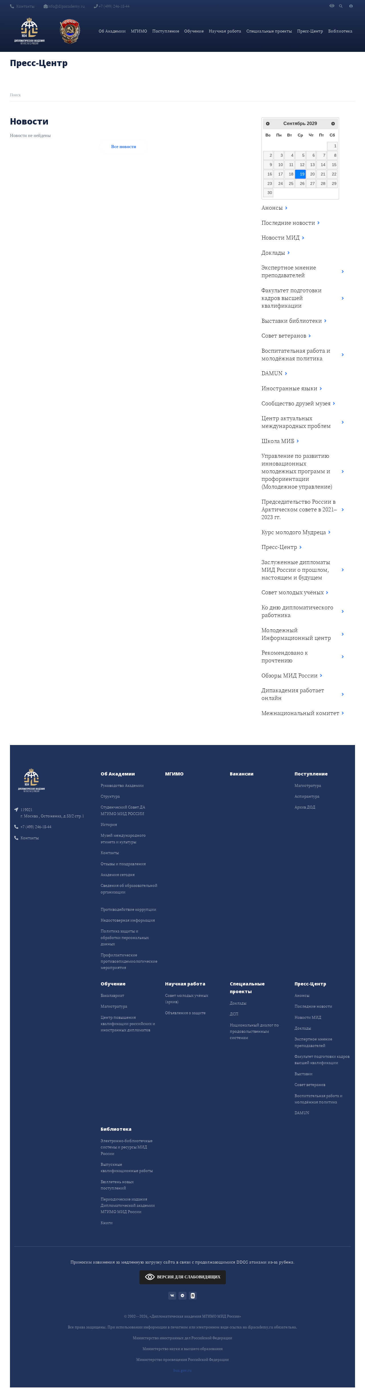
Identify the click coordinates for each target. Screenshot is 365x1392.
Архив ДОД (305, 807)
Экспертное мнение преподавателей (313, 1042)
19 (302, 174)
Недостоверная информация (128, 920)
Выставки (304, 1074)
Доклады (238, 1003)
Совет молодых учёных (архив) (186, 999)
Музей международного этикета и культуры (123, 838)
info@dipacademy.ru (66, 6)
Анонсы (302, 995)
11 (291, 164)
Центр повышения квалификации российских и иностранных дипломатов (128, 1024)
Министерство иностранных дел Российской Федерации (182, 1338)
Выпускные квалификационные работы (127, 1167)
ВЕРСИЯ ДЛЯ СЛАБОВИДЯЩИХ (188, 1277)
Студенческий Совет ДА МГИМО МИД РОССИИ (123, 810)
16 (269, 174)
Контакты (25, 6)
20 (312, 174)
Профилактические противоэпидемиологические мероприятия (129, 961)
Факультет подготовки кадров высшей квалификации (322, 1060)
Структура (110, 796)
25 (291, 183)
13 (312, 164)
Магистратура (308, 785)
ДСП (234, 1014)
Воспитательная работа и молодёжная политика (318, 1099)
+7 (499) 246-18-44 (113, 6)
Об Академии (112, 31)
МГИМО (139, 31)
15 (334, 164)
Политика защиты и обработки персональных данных (125, 937)
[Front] (31, 779)
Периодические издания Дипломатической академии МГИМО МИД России (128, 1205)
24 (280, 183)
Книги (107, 1223)
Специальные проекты (269, 31)
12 (302, 164)
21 (323, 174)
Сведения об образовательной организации (129, 889)
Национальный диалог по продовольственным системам (254, 1031)
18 (291, 174)
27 (312, 183)
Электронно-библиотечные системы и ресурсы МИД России (127, 1147)
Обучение (194, 31)
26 (302, 183)
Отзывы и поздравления (123, 864)
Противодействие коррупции (128, 909)
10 (280, 164)
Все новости (123, 146)
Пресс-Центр (310, 31)
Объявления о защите (185, 1013)
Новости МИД (308, 1017)
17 (280, 174)
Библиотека (340, 31)
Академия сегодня (118, 874)
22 (334, 174)
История (109, 824)
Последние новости (313, 1006)
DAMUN (302, 1113)
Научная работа (225, 31)
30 (269, 192)
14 (323, 164)
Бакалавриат (112, 995)
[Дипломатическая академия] (29, 31)
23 (269, 183)
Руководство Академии (122, 785)
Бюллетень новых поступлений (117, 1185)
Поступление (165, 31)
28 (323, 183)
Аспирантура (307, 796)
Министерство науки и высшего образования (183, 1348)
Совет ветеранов (310, 1084)
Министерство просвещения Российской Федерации (182, 1359)
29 (334, 183)
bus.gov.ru (182, 1370)
